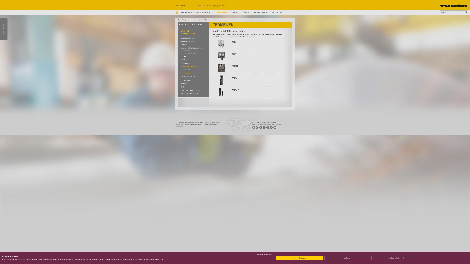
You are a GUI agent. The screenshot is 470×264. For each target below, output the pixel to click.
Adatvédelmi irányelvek (264, 255)
